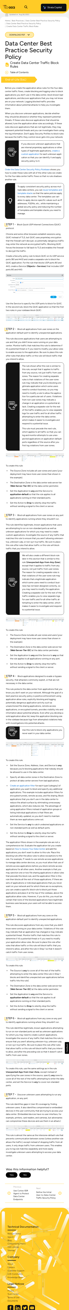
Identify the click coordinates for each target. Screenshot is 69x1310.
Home (7, 21)
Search (11, 1237)
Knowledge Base (15, 1277)
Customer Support (16, 1271)
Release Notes (14, 1234)
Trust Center (13, 1294)
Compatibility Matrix (16, 1244)
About (10, 1264)
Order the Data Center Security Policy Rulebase (27, 169)
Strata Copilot (54, 7)
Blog (10, 1240)
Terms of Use (13, 1297)
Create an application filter (22, 785)
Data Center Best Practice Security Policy (42, 21)
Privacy (11, 1291)
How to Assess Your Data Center (30, 849)
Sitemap (11, 1250)
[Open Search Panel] (25, 8)
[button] (67, 1048)
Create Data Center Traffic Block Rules (22, 26)
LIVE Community (15, 1274)
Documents (13, 1301)
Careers (11, 1267)
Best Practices (18, 21)
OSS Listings (13, 1247)
